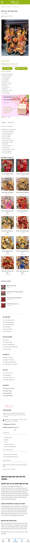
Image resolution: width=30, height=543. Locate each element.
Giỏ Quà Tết (16, 6)
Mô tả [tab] (4, 122)
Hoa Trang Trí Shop (7, 391)
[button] (7, 68)
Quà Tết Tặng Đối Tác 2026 (7, 174)
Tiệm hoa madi (7, 410)
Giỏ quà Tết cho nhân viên (22, 211)
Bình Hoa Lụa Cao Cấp (11, 285)
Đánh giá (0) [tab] (11, 122)
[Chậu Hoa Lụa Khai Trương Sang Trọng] (3, 293)
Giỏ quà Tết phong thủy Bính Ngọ (7, 211)
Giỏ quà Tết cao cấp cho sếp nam (8, 271)
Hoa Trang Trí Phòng (8, 395)
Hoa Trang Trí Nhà (7, 393)
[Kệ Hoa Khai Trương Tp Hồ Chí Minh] (3, 299)
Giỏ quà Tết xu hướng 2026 (7, 192)
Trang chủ (3, 6)
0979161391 (10, 424)
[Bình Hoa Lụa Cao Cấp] (3, 287)
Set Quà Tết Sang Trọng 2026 (22, 174)
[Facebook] (15, 430)
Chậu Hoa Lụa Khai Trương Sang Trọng (15, 291)
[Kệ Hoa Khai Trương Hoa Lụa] (3, 305)
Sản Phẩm (9, 6)
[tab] (4, 122)
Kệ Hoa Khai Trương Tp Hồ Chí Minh (14, 297)
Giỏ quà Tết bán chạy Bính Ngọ (22, 192)
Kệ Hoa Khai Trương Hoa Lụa (13, 303)
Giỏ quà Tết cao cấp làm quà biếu (22, 271)
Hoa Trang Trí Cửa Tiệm (8, 388)
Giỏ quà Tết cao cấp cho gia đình (7, 231)
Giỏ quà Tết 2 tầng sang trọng (22, 231)
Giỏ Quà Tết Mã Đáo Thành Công (7, 251)
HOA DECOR (6, 385)
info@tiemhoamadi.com (11, 427)
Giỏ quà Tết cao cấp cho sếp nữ (23, 251)
